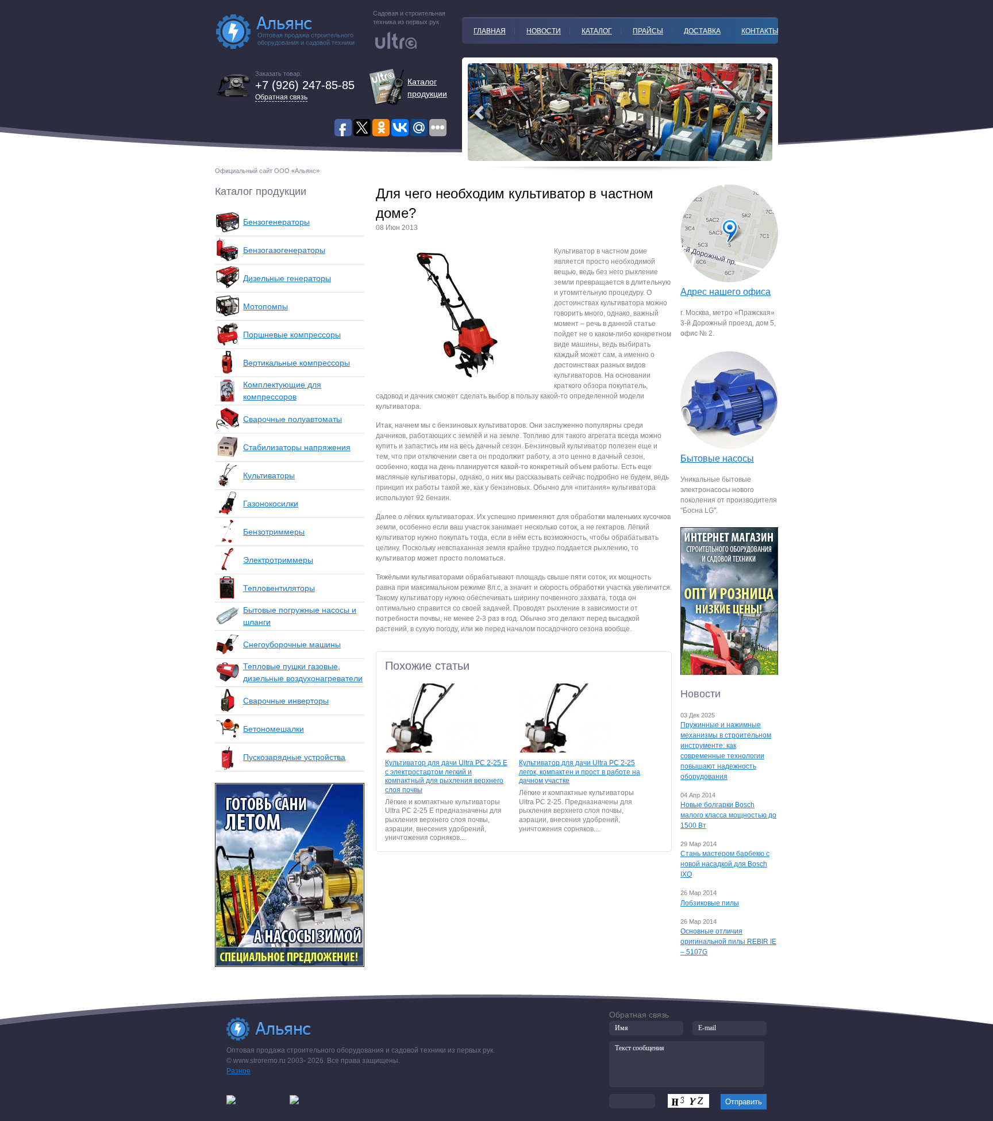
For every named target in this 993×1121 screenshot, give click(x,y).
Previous (761, 113)
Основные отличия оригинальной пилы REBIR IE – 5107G (728, 941)
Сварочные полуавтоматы (292, 419)
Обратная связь (281, 97)
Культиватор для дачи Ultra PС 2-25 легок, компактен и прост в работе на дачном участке (579, 772)
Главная (490, 31)
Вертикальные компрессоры (296, 362)
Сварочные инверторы (286, 700)
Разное (238, 1071)
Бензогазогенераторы (284, 250)
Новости (543, 31)
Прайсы (648, 31)
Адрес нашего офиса (725, 292)
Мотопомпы (265, 306)
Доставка (702, 31)
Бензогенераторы (276, 221)
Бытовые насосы (717, 458)
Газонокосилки (270, 503)
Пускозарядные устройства (294, 757)
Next (479, 113)
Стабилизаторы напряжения (297, 447)
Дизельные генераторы (287, 278)
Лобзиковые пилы (709, 903)
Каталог (597, 31)
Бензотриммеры (274, 531)
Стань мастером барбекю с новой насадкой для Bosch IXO (724, 864)
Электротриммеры (278, 560)
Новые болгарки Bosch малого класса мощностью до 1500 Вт (728, 815)
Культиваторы (269, 475)
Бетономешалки (273, 729)
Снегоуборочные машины (292, 644)
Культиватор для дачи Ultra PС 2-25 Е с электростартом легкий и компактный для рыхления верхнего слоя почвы (446, 776)
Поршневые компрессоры (292, 334)
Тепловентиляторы (279, 588)
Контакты (760, 31)
